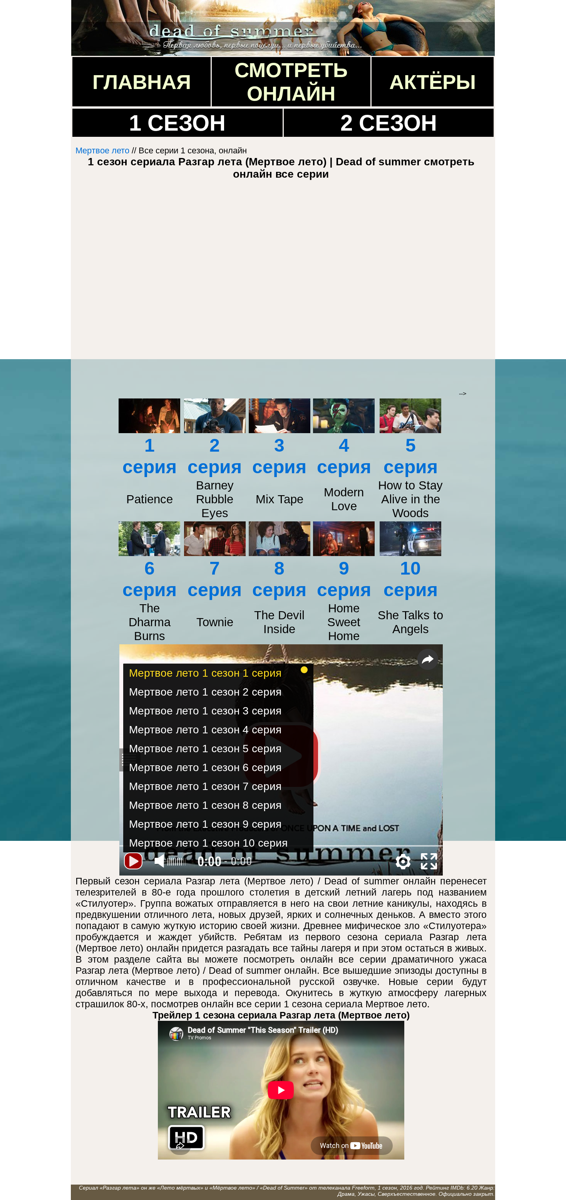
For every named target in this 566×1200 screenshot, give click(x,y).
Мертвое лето (102, 150)
